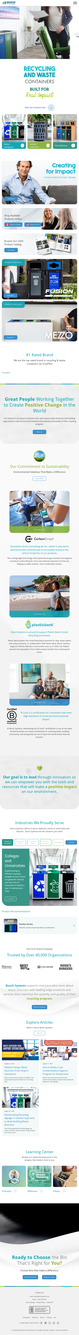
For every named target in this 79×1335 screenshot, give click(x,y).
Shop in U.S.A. (35, 224)
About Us (39, 432)
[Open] (75, 3)
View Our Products (39, 1007)
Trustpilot (6, 372)
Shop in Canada (15, 224)
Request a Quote (49, 1277)
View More (11, 250)
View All (71, 842)
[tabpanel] (39, 882)
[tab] (7, 842)
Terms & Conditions (62, 1330)
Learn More (39, 478)
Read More (11, 198)
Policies (52, 1330)
